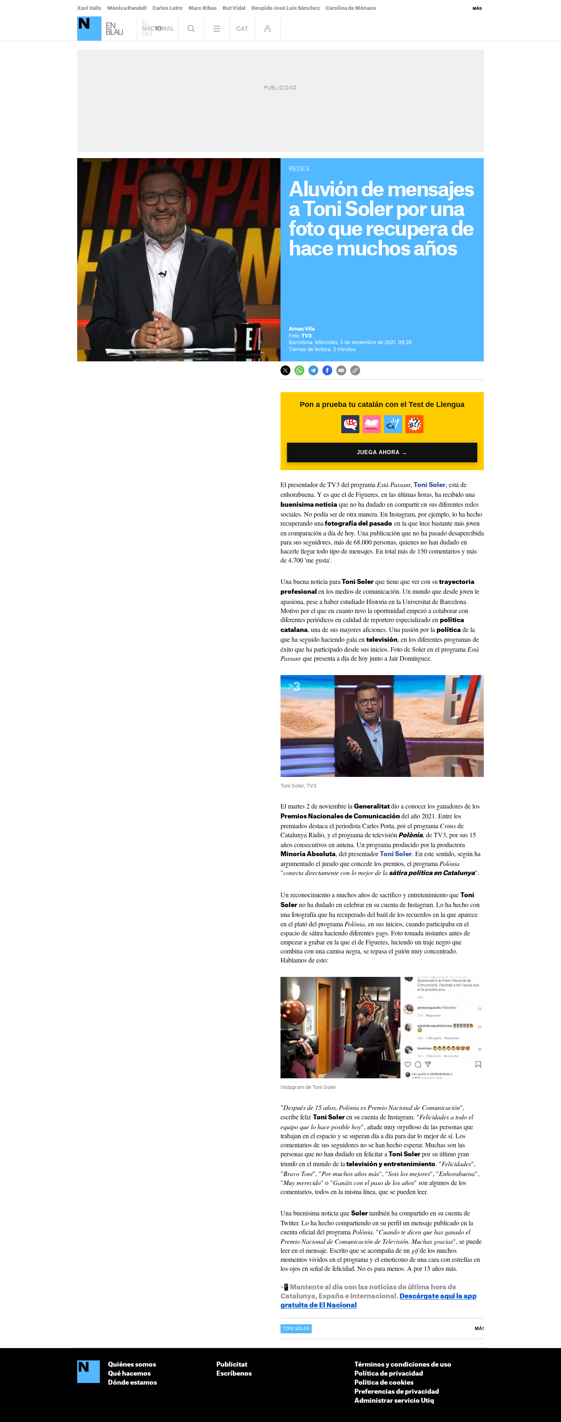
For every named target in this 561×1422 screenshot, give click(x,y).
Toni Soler (430, 485)
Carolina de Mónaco (351, 8)
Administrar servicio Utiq (394, 1401)
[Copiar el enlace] (355, 370)
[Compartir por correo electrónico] (341, 370)
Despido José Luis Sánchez (285, 8)
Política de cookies (384, 1383)
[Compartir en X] (285, 370)
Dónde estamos (132, 1383)
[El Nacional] (89, 28)
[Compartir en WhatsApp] (299, 370)
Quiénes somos (132, 1365)
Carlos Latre (167, 8)
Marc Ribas (203, 8)
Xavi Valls (89, 8)
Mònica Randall (127, 8)
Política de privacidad (388, 1374)
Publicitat (231, 1365)
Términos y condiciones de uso (402, 1365)
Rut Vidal (234, 8)
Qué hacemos (129, 1374)
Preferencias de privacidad (396, 1392)
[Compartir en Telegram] (313, 370)
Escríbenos (234, 1374)
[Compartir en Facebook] (327, 370)
